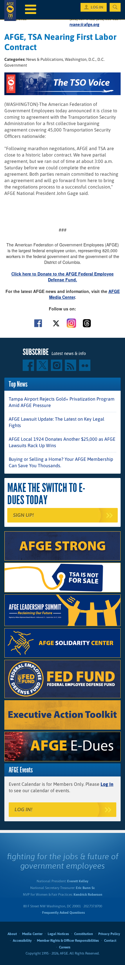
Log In (107, 784)
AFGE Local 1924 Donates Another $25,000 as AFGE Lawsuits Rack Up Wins (62, 442)
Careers (64, 947)
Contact (110, 941)
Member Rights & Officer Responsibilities (68, 941)
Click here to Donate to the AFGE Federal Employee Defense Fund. (62, 276)
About (12, 934)
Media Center (32, 934)
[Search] (115, 7)
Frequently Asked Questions (63, 913)
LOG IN (97, 7)
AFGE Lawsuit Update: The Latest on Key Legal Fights (56, 422)
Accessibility (22, 941)
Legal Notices (58, 934)
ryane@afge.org (84, 24)
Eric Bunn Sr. (85, 888)
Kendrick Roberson (88, 895)
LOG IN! (23, 809)
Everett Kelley (77, 881)
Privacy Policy (109, 934)
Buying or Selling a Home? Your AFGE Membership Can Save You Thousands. (61, 462)
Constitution (83, 934)
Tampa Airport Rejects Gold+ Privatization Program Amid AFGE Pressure (62, 402)
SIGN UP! (23, 515)
